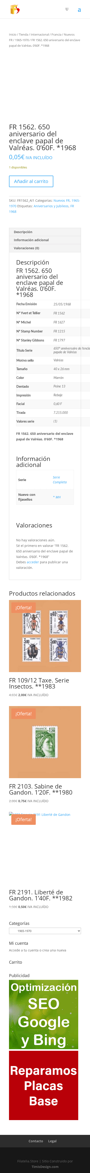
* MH (57, 497)
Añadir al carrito (31, 181)
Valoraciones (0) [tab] (26, 248)
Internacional (40, 34)
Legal (52, 1141)
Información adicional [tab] (31, 240)
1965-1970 (22, 40)
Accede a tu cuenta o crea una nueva (37, 950)
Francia (56, 34)
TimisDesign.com (45, 1166)
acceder (33, 562)
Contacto (36, 1141)
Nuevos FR (62, 200)
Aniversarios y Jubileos (51, 206)
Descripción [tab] (23, 232)
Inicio (12, 34)
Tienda (23, 34)
